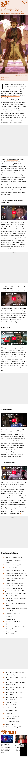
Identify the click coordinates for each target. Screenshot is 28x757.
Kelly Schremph (5, 77)
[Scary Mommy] (6, 3)
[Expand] (21, 744)
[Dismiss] (26, 744)
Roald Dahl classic (20, 434)
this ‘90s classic (13, 352)
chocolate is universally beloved (10, 95)
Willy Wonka (5, 104)
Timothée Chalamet (12, 160)
